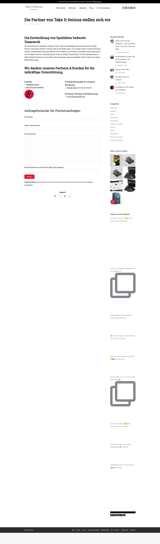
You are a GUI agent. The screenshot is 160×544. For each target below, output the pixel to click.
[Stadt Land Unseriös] (129, 160)
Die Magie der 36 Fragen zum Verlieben (124, 88)
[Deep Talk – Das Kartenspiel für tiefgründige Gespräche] (116, 198)
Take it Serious (29, 530)
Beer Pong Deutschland (35, 87)
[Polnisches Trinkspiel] (116, 185)
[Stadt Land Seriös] (116, 173)
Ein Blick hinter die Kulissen (122, 78)
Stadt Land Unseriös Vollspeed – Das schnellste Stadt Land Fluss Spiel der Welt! (125, 45)
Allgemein (114, 108)
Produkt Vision (72, 88)
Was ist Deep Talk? (122, 69)
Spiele (112, 130)
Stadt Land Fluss (116, 137)
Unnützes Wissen (116, 140)
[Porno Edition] (129, 173)
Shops (112, 127)
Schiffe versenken (116, 124)
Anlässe (113, 111)
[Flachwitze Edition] (129, 185)
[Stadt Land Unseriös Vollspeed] (116, 160)
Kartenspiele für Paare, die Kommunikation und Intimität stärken (125, 59)
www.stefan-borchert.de (76, 97)
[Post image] (112, 41)
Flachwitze (114, 121)
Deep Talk (114, 118)
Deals (112, 114)
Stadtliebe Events (32, 85)
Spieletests (114, 134)
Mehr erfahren (97, 1)
